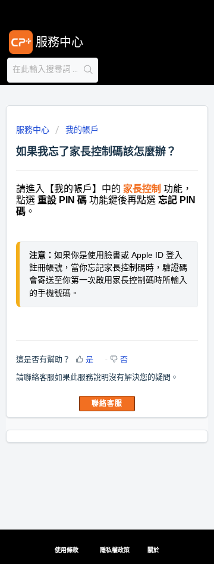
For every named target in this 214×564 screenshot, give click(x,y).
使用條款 (66, 550)
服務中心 (32, 129)
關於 (153, 550)
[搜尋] (88, 70)
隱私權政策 (115, 550)
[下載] (85, 272)
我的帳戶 (82, 129)
